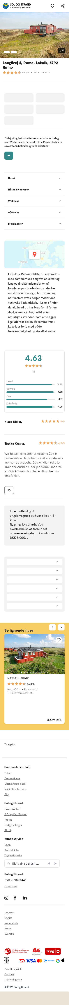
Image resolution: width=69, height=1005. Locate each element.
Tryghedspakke (13, 855)
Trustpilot (9, 744)
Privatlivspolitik (13, 969)
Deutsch (9, 912)
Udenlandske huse (15, 784)
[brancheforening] (17, 954)
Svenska (9, 934)
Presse (8, 820)
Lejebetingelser (13, 979)
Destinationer (12, 778)
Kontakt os (10, 886)
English (8, 918)
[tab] (21, 672)
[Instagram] (8, 898)
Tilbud (7, 773)
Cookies (9, 974)
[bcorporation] (7, 963)
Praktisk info (11, 850)
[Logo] (15, 6)
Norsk (7, 928)
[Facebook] (18, 898)
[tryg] (54, 954)
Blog (6, 794)
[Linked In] (27, 898)
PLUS (7, 830)
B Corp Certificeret (15, 814)
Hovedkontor (12, 809)
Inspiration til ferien (15, 789)
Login (7, 845)
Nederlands (11, 923)
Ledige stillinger (13, 825)
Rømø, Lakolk (18, 678)
